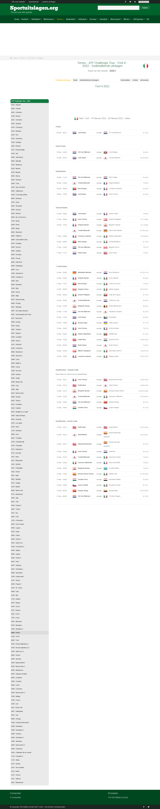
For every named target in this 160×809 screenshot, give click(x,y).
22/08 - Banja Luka (16, 382)
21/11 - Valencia (16, 778)
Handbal (103, 19)
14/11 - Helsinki (15, 464)
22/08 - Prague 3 (16, 584)
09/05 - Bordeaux (16, 198)
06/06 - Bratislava (16, 284)
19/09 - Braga (15, 228)
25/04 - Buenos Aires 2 (18, 666)
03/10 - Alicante (15, 168)
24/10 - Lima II (15, 606)
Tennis (59, 19)
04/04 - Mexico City (17, 490)
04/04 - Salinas (15, 550)
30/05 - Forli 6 (15, 685)
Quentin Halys (113, 214)
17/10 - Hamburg (16, 430)
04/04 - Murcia (15, 176)
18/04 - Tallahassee (17, 191)
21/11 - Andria (15, 771)
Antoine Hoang (114, 328)
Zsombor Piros (114, 339)
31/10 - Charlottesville (17, 441)
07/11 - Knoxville (16, 453)
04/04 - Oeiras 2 (16, 539)
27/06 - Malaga (15, 696)
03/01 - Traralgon (16, 438)
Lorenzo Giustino (114, 284)
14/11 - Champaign (16, 468)
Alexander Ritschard (115, 379)
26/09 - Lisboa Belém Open (19, 239)
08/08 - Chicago (16, 719)
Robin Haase (113, 177)
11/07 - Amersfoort (16, 318)
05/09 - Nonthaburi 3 (17, 737)
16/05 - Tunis (15, 183)
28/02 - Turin (15, 640)
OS (148, 19)
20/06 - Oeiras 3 (16, 558)
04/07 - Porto (15, 561)
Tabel (75, 80)
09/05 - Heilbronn (16, 236)
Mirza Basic (112, 317)
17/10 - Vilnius (15, 760)
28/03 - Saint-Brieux (17, 157)
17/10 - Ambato (15, 599)
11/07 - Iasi (14, 513)
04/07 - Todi (14, 501)
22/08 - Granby (15, 322)
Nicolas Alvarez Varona (116, 391)
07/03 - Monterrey (16, 164)
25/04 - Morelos (16, 213)
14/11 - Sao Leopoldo (17, 767)
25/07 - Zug (14, 715)
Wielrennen (48, 19)
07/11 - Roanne (15, 610)
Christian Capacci (114, 496)
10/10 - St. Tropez (16, 587)
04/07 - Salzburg (16, 565)
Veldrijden (35, 19)
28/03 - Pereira (15, 655)
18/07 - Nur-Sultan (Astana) (19, 310)
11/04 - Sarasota (16, 179)
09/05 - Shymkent (16, 232)
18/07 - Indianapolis (17, 711)
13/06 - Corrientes (16, 689)
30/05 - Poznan (15, 258)
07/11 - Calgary (15, 483)
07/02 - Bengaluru (16, 625)
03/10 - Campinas (16, 404)
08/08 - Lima (15, 434)
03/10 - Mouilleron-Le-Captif (19, 412)
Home (16, 19)
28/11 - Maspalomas (17, 782)
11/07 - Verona (15, 580)
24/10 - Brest (15, 427)
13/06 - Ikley (15, 281)
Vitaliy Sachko (113, 323)
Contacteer (16, 797)
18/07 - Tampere (16, 329)
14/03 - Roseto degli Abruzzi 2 (20, 647)
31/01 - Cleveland (16, 120)
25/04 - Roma (15, 224)
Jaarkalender (33, 1)
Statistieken (125, 80)
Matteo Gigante (114, 289)
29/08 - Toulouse (16, 734)
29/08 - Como (15, 359)
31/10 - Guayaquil (16, 445)
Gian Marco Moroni (115, 351)
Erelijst (135, 80)
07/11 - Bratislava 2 (17, 449)
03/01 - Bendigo (16, 479)
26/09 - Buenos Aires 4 (18, 745)
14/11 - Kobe (15, 456)
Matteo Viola (113, 474)
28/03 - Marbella (16, 161)
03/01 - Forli (14, 516)
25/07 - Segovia (16, 333)
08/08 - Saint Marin (16, 573)
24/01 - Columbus (16, 112)
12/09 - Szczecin (16, 370)
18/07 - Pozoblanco (17, 569)
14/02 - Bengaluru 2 (17, 629)
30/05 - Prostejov (16, 254)
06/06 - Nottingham (17, 266)
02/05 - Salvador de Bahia (19, 674)
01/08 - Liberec (15, 340)
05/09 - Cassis (15, 367)
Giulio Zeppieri (113, 278)
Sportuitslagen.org (19, 8)
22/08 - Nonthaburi (16, 726)
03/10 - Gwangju (16, 243)
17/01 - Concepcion (17, 520)
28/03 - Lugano (15, 528)
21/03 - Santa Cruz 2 (17, 651)
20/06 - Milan (15, 295)
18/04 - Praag (15, 325)
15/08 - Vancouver (16, 355)
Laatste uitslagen (49, 1)
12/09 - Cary (15, 385)
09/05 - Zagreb (15, 554)
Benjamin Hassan (114, 225)
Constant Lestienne (115, 188)
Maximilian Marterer (115, 230)
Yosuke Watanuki (114, 158)
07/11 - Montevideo (17, 460)
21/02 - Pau (14, 135)
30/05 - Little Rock (16, 262)
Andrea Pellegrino (114, 242)
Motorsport (115, 19)
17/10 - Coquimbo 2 (17, 756)
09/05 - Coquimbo (16, 677)
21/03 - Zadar (15, 531)
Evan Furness (113, 194)
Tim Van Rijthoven (115, 133)
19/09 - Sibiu (15, 389)
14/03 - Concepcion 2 (17, 546)
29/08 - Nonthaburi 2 (17, 730)
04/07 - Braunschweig (17, 299)
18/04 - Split (14, 498)
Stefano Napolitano (115, 236)
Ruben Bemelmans (115, 306)
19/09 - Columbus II (17, 277)
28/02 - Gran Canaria (17, 524)
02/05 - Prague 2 (16, 505)
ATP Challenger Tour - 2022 (20, 101)
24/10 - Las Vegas (16, 423)
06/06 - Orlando (16, 108)
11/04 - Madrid (15, 486)
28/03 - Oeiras (15, 535)
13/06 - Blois (15, 288)
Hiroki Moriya (113, 345)
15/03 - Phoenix (16, 146)
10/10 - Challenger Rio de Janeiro (21, 752)
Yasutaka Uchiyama (115, 311)
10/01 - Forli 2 (15, 614)
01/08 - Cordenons (16, 348)
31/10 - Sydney (15, 763)
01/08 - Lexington (16, 337)
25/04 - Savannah (16, 206)
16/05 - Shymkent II (17, 273)
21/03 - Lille (14, 153)
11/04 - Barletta (15, 172)
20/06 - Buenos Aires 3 (18, 692)
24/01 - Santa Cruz (17, 543)
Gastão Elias (113, 334)
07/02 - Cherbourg (16, 127)
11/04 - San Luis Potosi (18, 187)
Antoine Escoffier (114, 462)
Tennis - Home (16, 96)
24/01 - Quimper (16, 123)
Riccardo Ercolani (114, 485)
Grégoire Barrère (114, 183)
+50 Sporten (138, 19)
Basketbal (70, 19)
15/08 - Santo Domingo (18, 415)
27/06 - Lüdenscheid (17, 576)
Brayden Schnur (114, 247)
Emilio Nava (113, 253)
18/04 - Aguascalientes (18, 662)
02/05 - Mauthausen (17, 670)
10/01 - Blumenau (16, 621)
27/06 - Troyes (15, 700)
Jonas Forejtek (114, 407)
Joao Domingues (114, 295)
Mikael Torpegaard (115, 219)
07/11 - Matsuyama (17, 494)
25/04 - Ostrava (16, 209)
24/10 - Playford (16, 105)
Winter (126, 19)
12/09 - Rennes (15, 116)
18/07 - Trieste (15, 509)
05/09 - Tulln (15, 591)
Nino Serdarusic (114, 272)
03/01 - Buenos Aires (17, 393)
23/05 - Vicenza (16, 247)
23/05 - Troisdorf (16, 681)
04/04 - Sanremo (16, 659)
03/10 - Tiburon (15, 400)
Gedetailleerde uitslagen (89, 80)
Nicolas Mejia (113, 491)
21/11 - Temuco (15, 775)
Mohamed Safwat (114, 479)
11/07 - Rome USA (16, 707)
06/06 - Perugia (15, 303)
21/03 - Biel (14, 595)
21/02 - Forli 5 (15, 636)
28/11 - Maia (14, 475)
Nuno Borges (113, 152)
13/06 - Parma (15, 292)
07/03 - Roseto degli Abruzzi (19, 644)
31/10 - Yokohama (16, 138)
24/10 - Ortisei (15, 471)
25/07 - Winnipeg (16, 307)
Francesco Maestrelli (115, 396)
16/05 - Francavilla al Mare (19, 194)
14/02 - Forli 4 (15, 632)
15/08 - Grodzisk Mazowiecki (20, 722)
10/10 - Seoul (15, 202)
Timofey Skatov (114, 468)
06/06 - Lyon (15, 269)
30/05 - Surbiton (16, 251)
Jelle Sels (112, 451)
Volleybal (82, 19)
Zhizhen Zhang (114, 402)
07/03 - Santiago (16, 142)
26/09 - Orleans (16, 397)
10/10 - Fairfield (15, 408)
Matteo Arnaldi (113, 356)
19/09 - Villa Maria (16, 741)
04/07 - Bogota (15, 602)
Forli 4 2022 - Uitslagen (35, 58)
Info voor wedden (18, 1)
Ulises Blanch (113, 427)
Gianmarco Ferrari (115, 457)
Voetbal (24, 19)
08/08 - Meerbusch (17, 352)
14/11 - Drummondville (18, 149)
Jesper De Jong (114, 300)
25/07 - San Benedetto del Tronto (21, 314)
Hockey (93, 19)
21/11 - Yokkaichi (16, 344)
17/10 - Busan (15, 221)
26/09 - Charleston (16, 748)
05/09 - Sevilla (15, 378)
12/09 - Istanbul (15, 374)
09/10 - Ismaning (16, 419)
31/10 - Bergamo (16, 131)
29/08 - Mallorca (16, 363)
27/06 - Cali (14, 704)
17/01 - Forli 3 (15, 617)
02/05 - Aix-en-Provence (18, 217)
